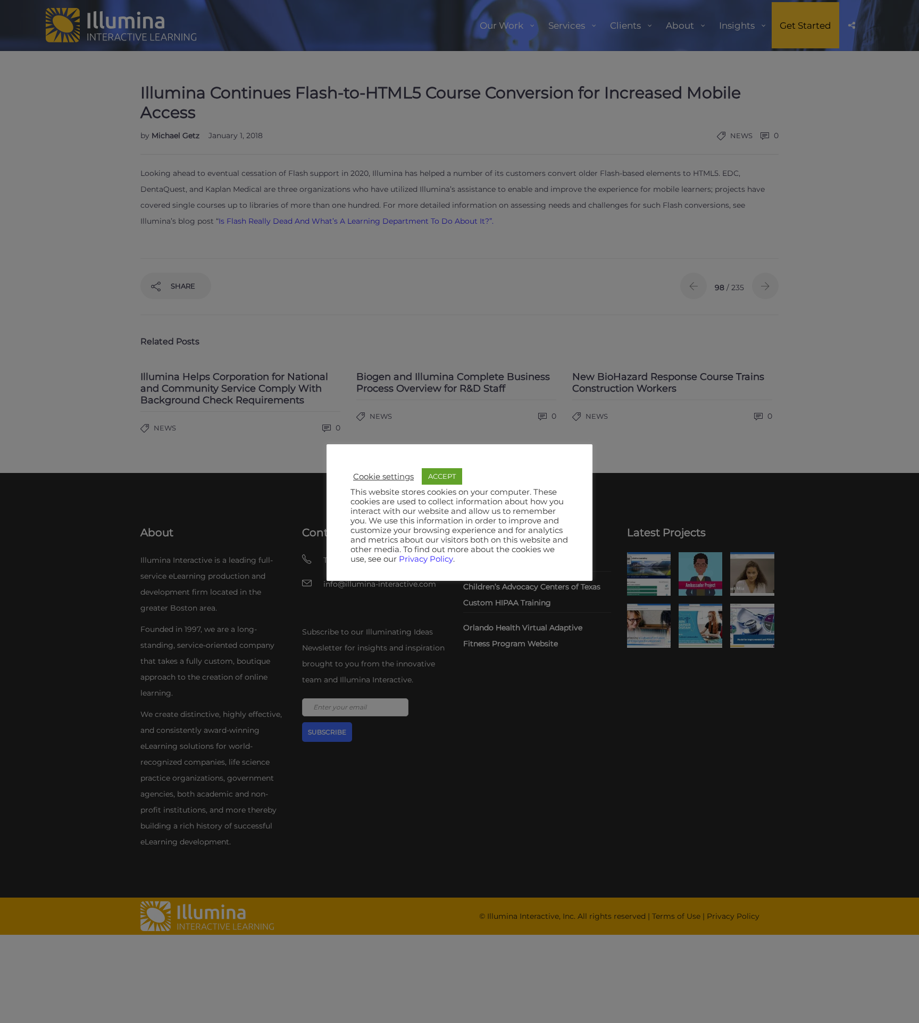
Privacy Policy (426, 559)
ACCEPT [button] (442, 476)
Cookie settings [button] (383, 476)
